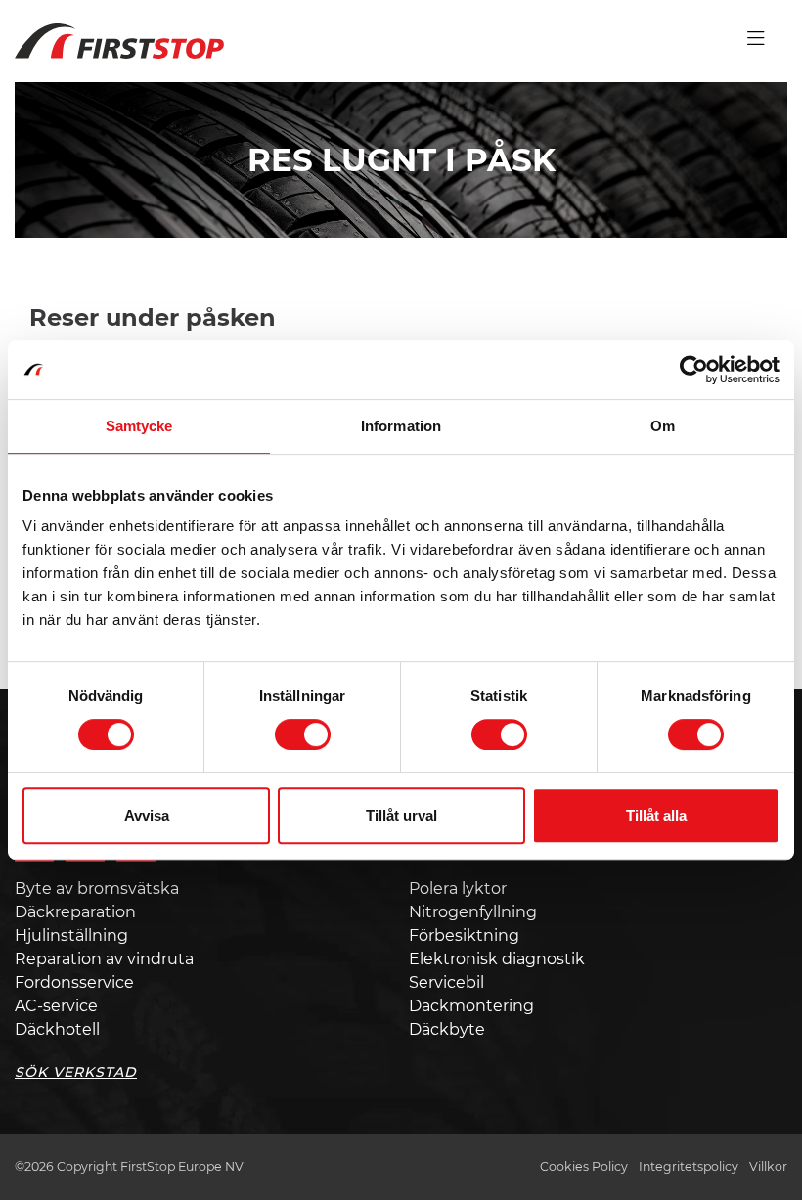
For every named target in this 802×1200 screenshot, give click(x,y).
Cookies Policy (584, 1166)
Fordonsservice (74, 982)
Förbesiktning (464, 935)
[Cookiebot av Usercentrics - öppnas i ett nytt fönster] (694, 369)
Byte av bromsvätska (97, 888)
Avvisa (146, 815)
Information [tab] (401, 426)
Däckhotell (57, 1029)
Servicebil (446, 982)
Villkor (768, 1166)
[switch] (303, 734)
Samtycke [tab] (139, 426)
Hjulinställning (71, 935)
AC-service (56, 1006)
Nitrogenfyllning (473, 912)
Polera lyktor (458, 888)
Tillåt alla (656, 815)
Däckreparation (75, 912)
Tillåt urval (401, 815)
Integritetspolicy (688, 1166)
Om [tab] (662, 426)
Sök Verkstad (76, 1072)
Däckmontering (471, 1006)
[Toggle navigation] (756, 39)
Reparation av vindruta (104, 959)
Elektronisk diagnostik (497, 959)
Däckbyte (447, 1029)
